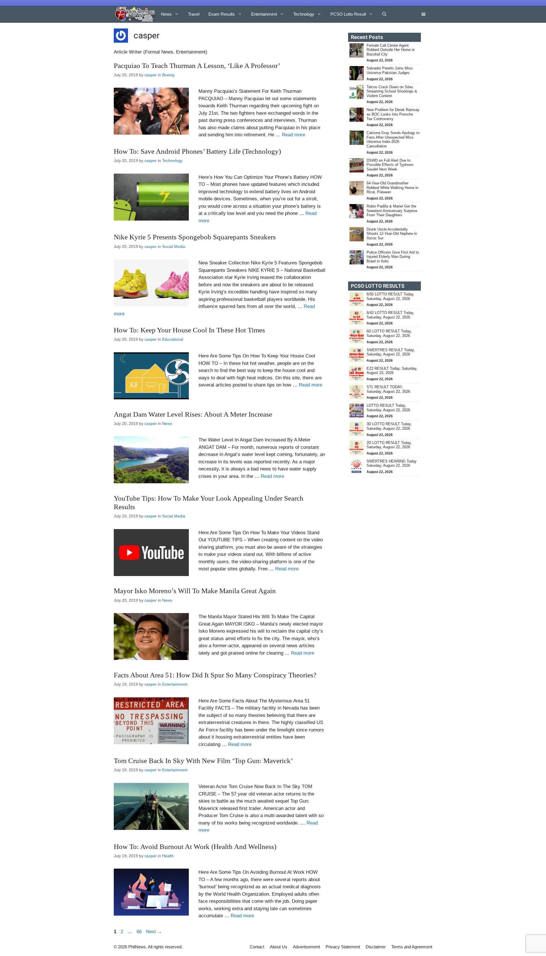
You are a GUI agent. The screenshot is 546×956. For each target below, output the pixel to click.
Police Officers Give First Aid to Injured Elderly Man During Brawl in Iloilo (393, 256)
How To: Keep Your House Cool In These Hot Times (189, 330)
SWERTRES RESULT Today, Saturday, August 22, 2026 (391, 352)
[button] (384, 14)
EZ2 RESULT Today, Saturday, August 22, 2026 (392, 370)
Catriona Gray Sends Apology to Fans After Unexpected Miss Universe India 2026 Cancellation (393, 139)
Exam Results (221, 14)
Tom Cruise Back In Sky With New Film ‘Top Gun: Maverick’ (203, 760)
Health (168, 856)
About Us (278, 946)
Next (154, 931)
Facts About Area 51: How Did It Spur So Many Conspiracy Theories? (215, 675)
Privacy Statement (343, 946)
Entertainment (264, 14)
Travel (193, 14)
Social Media (173, 246)
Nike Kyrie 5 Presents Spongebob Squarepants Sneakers (195, 237)
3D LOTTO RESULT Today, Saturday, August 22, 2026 (389, 426)
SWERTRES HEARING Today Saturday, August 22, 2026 (392, 463)
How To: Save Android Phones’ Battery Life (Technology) (197, 151)
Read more (293, 134)
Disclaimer (376, 946)
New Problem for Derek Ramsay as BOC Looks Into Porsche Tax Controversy (393, 114)
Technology (303, 14)
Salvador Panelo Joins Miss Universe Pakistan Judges (390, 70)
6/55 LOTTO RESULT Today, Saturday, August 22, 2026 (390, 296)
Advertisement (306, 946)
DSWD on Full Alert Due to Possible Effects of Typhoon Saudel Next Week (390, 164)
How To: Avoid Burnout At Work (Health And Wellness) (195, 846)
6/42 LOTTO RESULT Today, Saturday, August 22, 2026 (390, 315)
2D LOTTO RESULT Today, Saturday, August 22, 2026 (389, 445)
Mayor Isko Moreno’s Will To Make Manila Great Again (195, 591)
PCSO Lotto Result (348, 14)
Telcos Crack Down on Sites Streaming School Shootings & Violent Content (392, 91)
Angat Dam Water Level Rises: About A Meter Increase (193, 414)
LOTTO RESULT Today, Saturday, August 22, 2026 (388, 407)
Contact (257, 946)
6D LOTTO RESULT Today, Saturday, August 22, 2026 (389, 333)
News (166, 14)
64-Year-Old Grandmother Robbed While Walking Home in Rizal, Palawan (392, 187)
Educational (172, 339)
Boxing (168, 75)
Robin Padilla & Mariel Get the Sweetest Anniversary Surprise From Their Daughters (392, 210)
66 (139, 931)
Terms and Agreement (411, 946)
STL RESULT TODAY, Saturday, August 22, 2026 (388, 389)
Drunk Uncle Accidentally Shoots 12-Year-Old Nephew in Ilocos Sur (392, 233)
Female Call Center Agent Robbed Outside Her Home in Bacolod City (391, 49)
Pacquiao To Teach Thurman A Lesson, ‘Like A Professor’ (197, 65)
